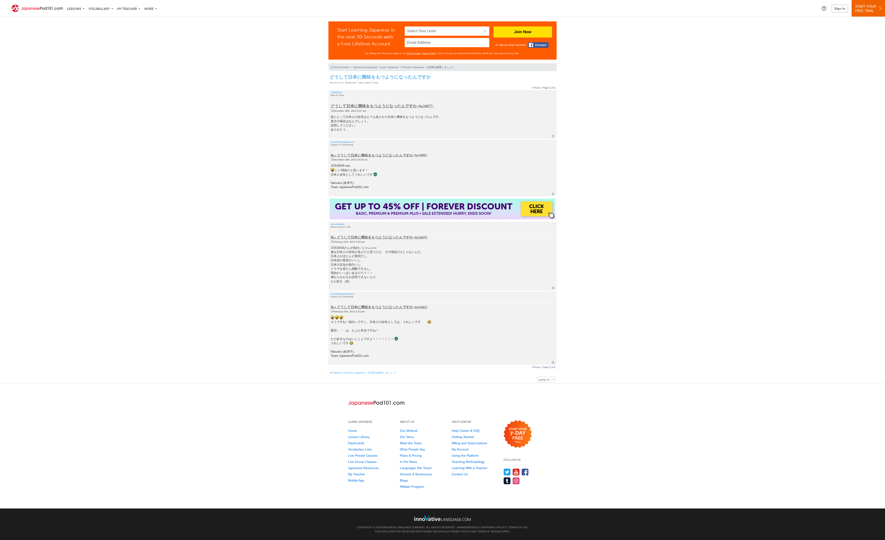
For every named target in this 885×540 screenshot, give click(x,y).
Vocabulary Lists (360, 449)
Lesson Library (359, 437)
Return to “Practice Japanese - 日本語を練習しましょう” (364, 372)
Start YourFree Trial (865, 8)
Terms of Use (413, 53)
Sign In (839, 8)
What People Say (412, 449)
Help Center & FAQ (466, 431)
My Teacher (127, 9)
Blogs (404, 480)
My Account (460, 449)
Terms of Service (489, 531)
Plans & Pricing (411, 455)
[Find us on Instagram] (516, 480)
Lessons (74, 9)
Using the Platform (465, 455)
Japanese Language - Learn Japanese (376, 67)
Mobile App (356, 480)
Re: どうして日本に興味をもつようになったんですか (372, 154)
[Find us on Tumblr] (507, 480)
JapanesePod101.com (470, 527)
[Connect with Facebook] (538, 45)
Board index (342, 67)
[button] (824, 8)
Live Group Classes (362, 462)
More (148, 9)
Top (553, 136)
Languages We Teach (416, 468)
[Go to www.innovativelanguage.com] (442, 518)
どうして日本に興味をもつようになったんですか (380, 76)
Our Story (407, 437)
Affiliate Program (412, 486)
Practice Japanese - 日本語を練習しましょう (428, 67)
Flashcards (356, 443)
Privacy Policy (429, 53)
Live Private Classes (363, 455)
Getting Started (463, 437)
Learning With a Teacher (469, 468)
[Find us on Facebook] (525, 472)
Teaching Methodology (468, 462)
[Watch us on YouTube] (516, 472)
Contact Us (460, 474)
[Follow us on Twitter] (507, 472)
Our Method (408, 431)
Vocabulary (99, 9)
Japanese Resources (363, 468)
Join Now (522, 32)
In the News (408, 462)
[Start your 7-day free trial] (518, 434)
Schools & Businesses (416, 474)
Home (352, 431)
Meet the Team (411, 443)
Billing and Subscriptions (469, 443)
